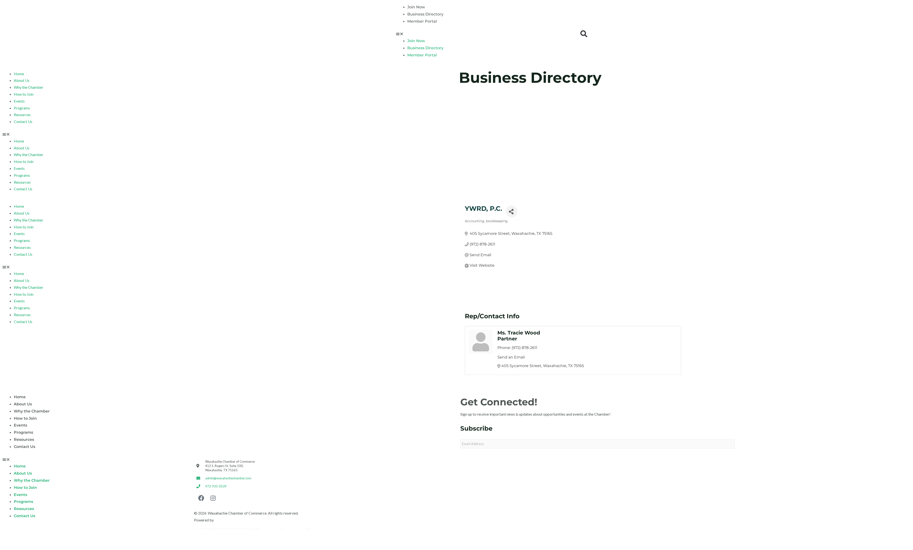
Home (19, 73)
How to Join (24, 94)
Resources (22, 114)
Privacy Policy (268, 528)
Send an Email (511, 357)
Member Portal (422, 21)
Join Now (416, 7)
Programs (22, 108)
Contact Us (23, 121)
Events (19, 101)
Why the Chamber (28, 87)
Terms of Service (294, 528)
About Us (21, 80)
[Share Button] (511, 211)
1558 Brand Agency (230, 520)
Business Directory (425, 14)
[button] (485, 33)
